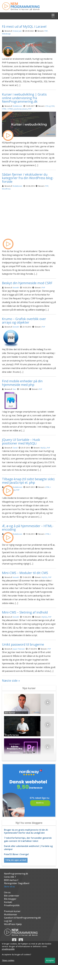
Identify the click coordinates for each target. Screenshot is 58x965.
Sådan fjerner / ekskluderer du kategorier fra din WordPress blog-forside (28, 178)
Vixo (14, 389)
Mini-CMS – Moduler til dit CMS (25, 573)
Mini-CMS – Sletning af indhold (25, 612)
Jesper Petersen (19, 649)
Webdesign (6, 34)
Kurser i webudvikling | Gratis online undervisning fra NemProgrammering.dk (24, 98)
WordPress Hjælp (13, 924)
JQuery (25, 109)
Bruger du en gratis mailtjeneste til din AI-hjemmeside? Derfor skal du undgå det (26, 831)
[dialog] (29, 953)
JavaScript (18, 109)
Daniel (15, 448)
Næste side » (11, 680)
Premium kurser (12, 911)
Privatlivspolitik (12, 905)
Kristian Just (17, 31)
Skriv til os (9, 886)
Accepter (50, 960)
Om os (7, 892)
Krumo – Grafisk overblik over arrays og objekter (24, 320)
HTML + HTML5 (7, 109)
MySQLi (43, 448)
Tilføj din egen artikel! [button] (15, 860)
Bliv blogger (10, 898)
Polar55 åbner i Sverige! (16, 854)
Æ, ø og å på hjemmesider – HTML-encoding (27, 528)
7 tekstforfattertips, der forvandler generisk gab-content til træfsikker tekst (28, 839)
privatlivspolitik (8, 949)
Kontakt (8, 902)
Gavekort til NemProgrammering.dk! (22, 917)
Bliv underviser (11, 895)
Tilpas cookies (8, 960)
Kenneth (16, 287)
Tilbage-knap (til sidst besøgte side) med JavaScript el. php (28, 481)
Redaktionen (17, 106)
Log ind (8, 920)
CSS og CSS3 (49, 106)
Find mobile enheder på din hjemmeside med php (22, 383)
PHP (46, 31)
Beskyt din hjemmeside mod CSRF (27, 283)
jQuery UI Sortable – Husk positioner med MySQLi (21, 441)
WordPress (6, 189)
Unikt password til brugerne (23, 644)
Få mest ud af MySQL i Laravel (24, 26)
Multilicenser (10, 914)
